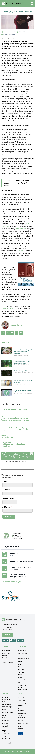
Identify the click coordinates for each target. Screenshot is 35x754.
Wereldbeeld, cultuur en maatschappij (22, 687)
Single (20, 677)
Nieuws (20, 705)
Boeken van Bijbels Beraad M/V (6, 699)
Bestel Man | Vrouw (22, 714)
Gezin (20, 656)
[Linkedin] (22, 640)
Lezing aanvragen (21, 709)
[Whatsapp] (18, 640)
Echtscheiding (22, 650)
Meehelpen (21, 718)
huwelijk (5, 34)
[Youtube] (7, 640)
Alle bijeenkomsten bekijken (12, 581)
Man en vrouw (22, 667)
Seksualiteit (21, 669)
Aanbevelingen (22, 703)
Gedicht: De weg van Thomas (22, 371)
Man (19, 664)
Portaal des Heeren (7, 309)
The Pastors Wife (7, 662)
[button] (27, 3)
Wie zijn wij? (21, 697)
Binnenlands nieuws (6, 654)
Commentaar (6, 650)
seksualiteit (12, 34)
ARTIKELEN (22, 647)
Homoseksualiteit (23, 658)
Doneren (20, 720)
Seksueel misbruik (21, 673)
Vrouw (20, 682)
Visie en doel (22, 700)
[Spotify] (4, 640)
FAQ (19, 726)
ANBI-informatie (23, 723)
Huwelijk (20, 661)
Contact (20, 729)
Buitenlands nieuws (6, 659)
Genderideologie (23, 653)
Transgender (22, 680)
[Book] (11, 640)
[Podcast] (14, 640)
